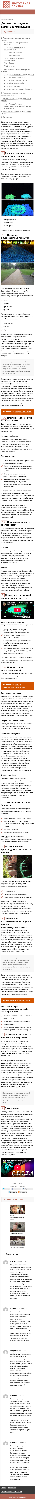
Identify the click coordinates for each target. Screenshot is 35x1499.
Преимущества (12, 55)
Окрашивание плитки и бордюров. (18, 89)
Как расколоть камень (17, 1247)
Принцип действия (13, 52)
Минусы (9, 66)
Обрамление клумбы (14, 83)
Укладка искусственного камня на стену (17, 1217)
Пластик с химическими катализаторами (14, 49)
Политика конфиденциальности (11, 1491)
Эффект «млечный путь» (15, 80)
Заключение (6, 117)
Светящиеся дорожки (14, 77)
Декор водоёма (12, 86)
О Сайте (3, 1488)
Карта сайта (12, 1488)
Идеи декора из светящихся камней (19, 74)
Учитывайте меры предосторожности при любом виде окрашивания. (17, 106)
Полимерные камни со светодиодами (14, 59)
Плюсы (9, 63)
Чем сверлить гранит (16, 1233)
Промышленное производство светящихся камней (13, 94)
